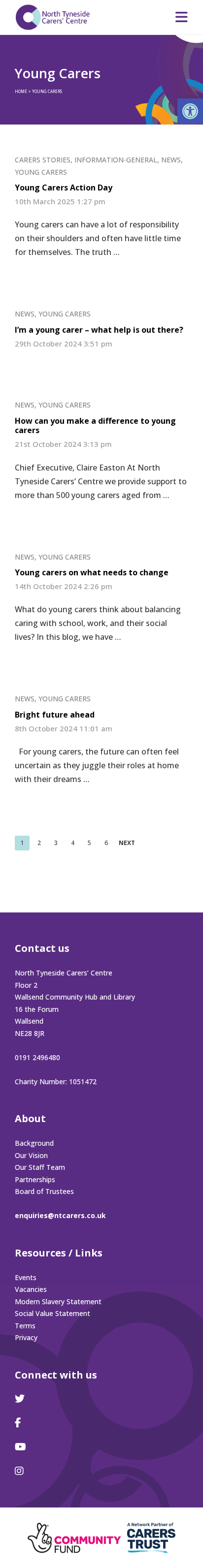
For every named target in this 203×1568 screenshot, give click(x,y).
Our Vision (31, 1155)
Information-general (115, 159)
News (171, 159)
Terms (25, 1325)
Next (127, 843)
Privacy (26, 1337)
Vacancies (31, 1289)
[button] (190, 111)
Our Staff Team (40, 1167)
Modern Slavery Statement (58, 1301)
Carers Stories (42, 159)
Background (34, 1143)
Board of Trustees (44, 1191)
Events (25, 1277)
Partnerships (35, 1179)
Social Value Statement (52, 1313)
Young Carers (41, 172)
